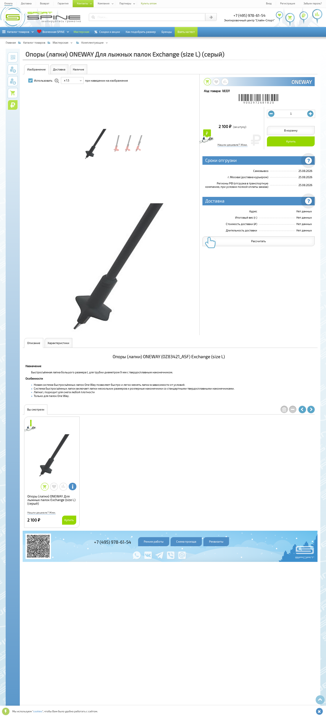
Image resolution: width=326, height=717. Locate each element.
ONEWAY (301, 82)
